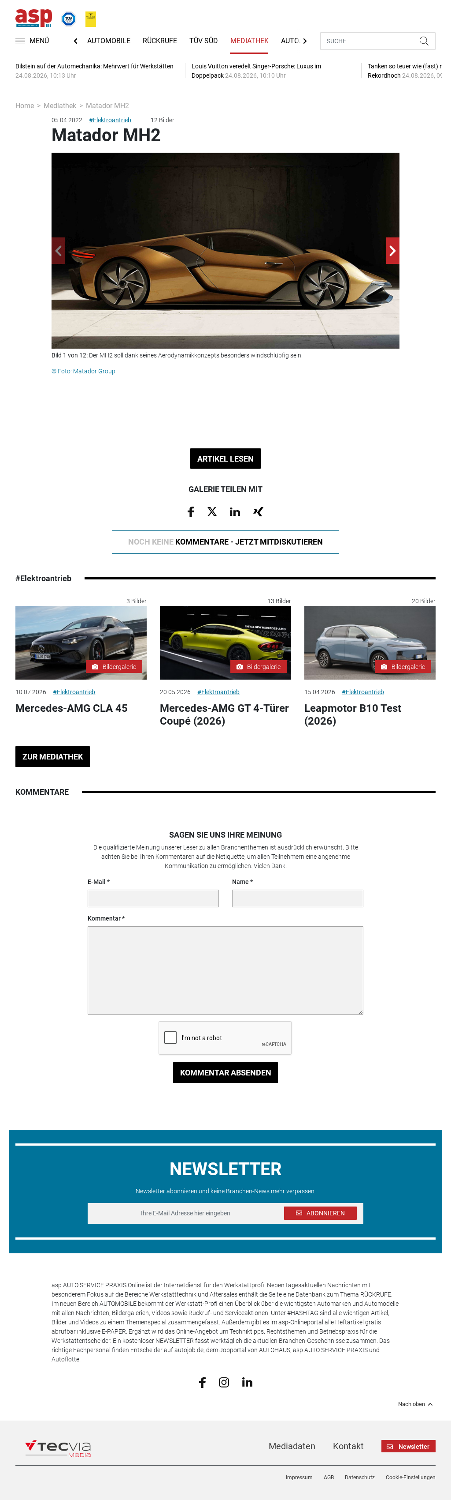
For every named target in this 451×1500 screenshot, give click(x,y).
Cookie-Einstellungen (411, 1477)
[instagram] (224, 1381)
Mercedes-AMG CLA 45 (71, 708)
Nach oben (411, 1404)
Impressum (299, 1477)
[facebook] (202, 1381)
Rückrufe (160, 41)
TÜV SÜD (203, 41)
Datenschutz (360, 1477)
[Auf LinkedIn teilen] (235, 511)
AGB (329, 1477)
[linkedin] (247, 1381)
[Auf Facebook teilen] (191, 511)
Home (24, 106)
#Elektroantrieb (110, 120)
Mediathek (249, 41)
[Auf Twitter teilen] (212, 511)
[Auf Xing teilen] (258, 511)
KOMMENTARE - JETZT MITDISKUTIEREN (225, 541)
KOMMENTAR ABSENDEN (225, 1072)
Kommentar (104, 918)
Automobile (108, 41)
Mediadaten (292, 1446)
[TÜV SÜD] (66, 17)
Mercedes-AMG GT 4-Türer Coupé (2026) (224, 714)
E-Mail (97, 881)
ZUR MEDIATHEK (52, 756)
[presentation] (58, 250)
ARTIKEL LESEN (225, 458)
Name (240, 881)
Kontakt (348, 1446)
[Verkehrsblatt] (87, 17)
